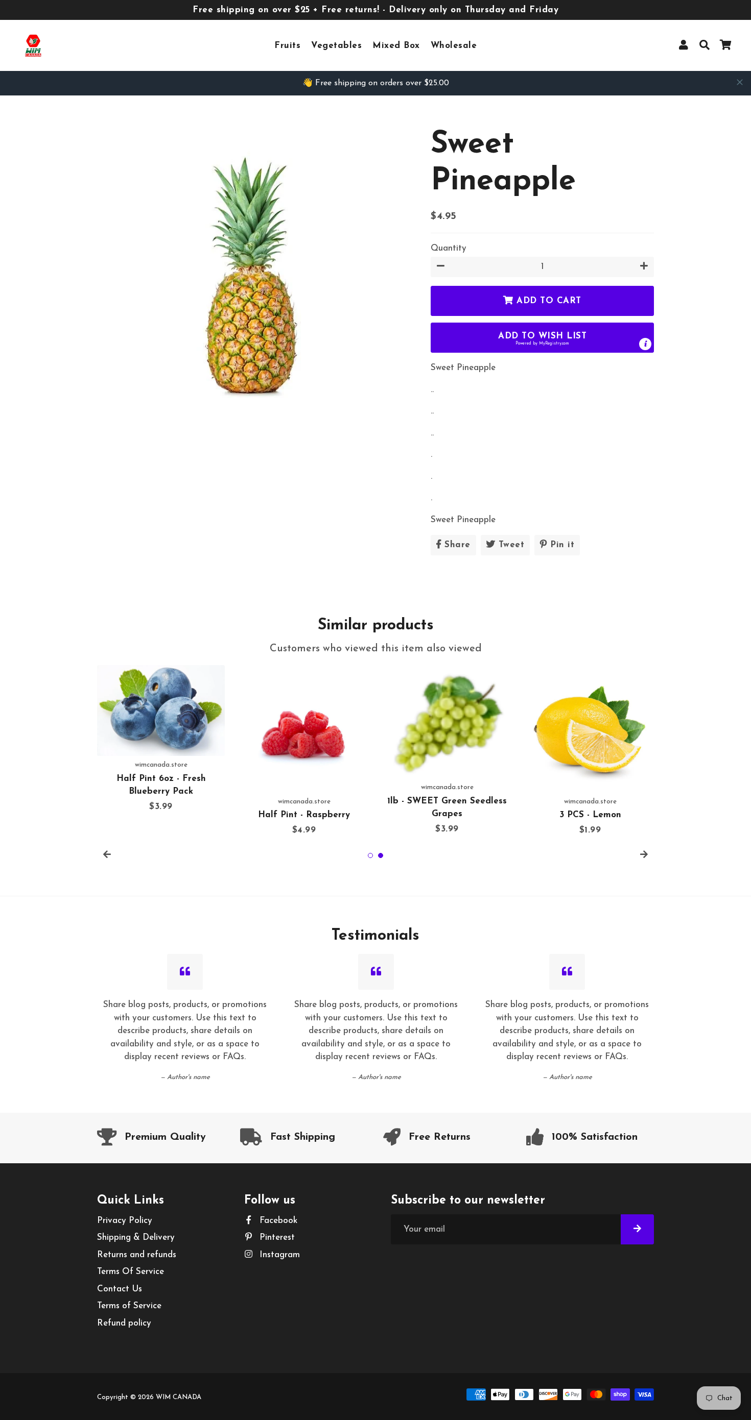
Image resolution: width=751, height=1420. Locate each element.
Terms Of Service (130, 1271)
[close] (740, 82)
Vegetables (336, 45)
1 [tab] (370, 855)
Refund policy (124, 1323)
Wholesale (454, 45)
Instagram (278, 1255)
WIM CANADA (178, 1397)
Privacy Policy (124, 1220)
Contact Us (119, 1289)
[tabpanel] (161, 739)
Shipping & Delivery (136, 1237)
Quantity (448, 248)
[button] (542, 338)
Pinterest (276, 1237)
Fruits (287, 45)
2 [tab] (380, 855)
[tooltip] (645, 344)
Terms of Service (129, 1306)
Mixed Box (396, 45)
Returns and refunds (136, 1255)
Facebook (277, 1220)
